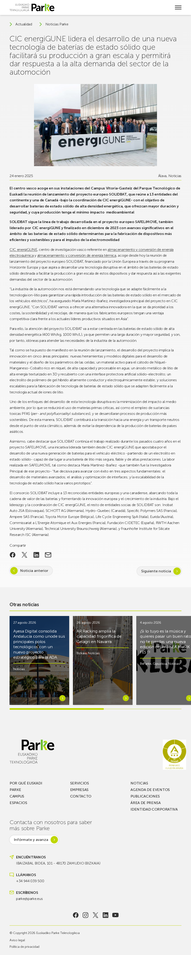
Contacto (80, 796)
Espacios (18, 803)
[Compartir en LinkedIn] (36, 555)
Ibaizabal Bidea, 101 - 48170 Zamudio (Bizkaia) (58, 863)
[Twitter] (95, 915)
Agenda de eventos (150, 789)
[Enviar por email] (48, 555)
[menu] (178, 7)
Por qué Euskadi (26, 783)
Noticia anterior (34, 570)
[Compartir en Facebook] (13, 555)
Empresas (79, 789)
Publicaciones (145, 796)
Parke (15, 789)
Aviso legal (17, 940)
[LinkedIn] (105, 915)
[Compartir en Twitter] (24, 555)
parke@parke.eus (29, 898)
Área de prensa (145, 803)
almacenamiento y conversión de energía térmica (76, 255)
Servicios (79, 783)
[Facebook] (75, 915)
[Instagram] (85, 915)
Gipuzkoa (160, 664)
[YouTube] (115, 915)
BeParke (145, 664)
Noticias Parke (56, 24)
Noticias (174, 176)
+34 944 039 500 (30, 881)
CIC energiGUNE (23, 249)
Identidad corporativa (153, 809)
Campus (17, 796)
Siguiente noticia (156, 571)
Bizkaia (82, 653)
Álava (162, 176)
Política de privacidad (24, 947)
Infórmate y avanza (31, 839)
